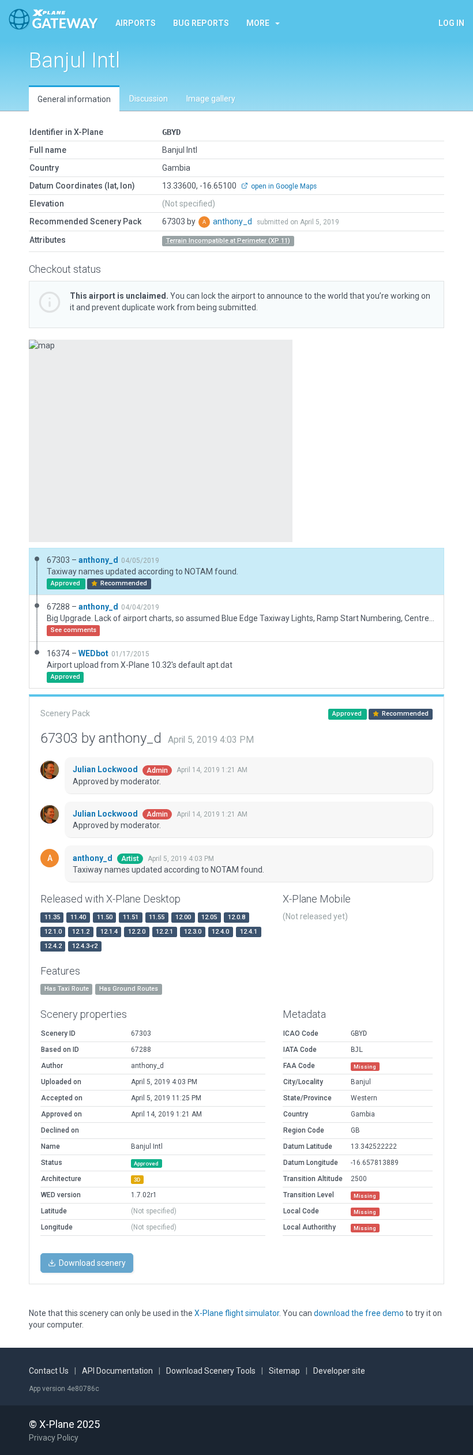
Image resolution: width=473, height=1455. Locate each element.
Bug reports (201, 23)
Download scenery (91, 1263)
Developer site (339, 1370)
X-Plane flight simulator (236, 1313)
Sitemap (284, 1370)
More (257, 23)
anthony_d (233, 221)
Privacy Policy (53, 1437)
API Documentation (117, 1370)
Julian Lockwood (106, 769)
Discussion (148, 98)
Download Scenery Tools (211, 1370)
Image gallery (210, 98)
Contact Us (49, 1370)
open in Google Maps (283, 186)
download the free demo (359, 1313)
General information (74, 99)
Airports (135, 23)
